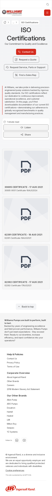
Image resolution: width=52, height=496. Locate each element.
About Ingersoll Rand (16, 377)
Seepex (10, 428)
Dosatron (11, 408)
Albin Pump (12, 400)
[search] (47, 4)
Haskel (10, 416)
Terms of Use (13, 366)
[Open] (47, 13)
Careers (10, 385)
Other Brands (13, 381)
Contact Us (12, 358)
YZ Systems (12, 432)
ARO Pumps (12, 404)
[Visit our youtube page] (24, 440)
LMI (8, 420)
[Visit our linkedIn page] (16, 440)
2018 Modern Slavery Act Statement (23, 389)
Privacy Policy (13, 362)
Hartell (10, 412)
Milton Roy (12, 424)
